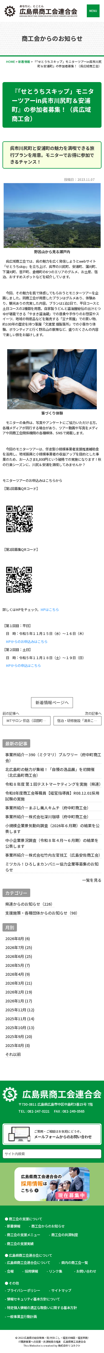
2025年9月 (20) (18, 1036)
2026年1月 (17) (18, 1001)
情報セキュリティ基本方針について (33, 1299)
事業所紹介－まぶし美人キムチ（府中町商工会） (48, 807)
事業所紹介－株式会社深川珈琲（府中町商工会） (48, 816)
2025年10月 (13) (19, 1027)
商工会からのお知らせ (48, 1226)
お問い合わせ (86, 1271)
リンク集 (57, 1271)
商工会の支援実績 (20, 1243)
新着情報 (13, 1226)
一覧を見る (91, 880)
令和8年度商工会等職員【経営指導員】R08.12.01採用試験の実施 (52, 796)
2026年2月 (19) (18, 992)
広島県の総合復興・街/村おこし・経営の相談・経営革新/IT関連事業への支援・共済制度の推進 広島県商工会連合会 (54, 1340)
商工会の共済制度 (64, 1234)
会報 (10, 1271)
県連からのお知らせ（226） (30, 904)
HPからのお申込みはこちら (26, 641)
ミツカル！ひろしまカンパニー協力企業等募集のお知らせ (51, 867)
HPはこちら (49, 609)
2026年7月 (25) (18, 947)
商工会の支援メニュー (23, 1234)
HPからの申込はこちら (23, 665)
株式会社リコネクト (69, 1345)
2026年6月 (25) (18, 956)
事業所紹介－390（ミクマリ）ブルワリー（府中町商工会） (53, 757)
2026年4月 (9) (17, 974)
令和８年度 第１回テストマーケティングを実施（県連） (53, 784)
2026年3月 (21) (18, 983)
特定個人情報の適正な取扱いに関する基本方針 (42, 1307)
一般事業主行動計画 (22, 1316)
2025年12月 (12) (19, 1009)
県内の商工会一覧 (74, 1262)
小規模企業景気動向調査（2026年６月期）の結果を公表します (52, 828)
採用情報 (31, 1271)
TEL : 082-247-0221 (34, 1111)
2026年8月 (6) (17, 938)
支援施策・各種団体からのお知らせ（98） (42, 913)
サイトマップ (61, 1290)
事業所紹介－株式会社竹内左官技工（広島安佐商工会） (53, 855)
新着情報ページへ (52, 702)
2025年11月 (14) (19, 1018)
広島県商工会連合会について (28, 1262)
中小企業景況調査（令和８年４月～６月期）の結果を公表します (51, 843)
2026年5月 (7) (17, 965)
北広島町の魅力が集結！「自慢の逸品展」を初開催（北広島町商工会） (50, 772)
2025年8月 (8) (17, 1045)
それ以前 (13, 1054)
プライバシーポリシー (23, 1290)
